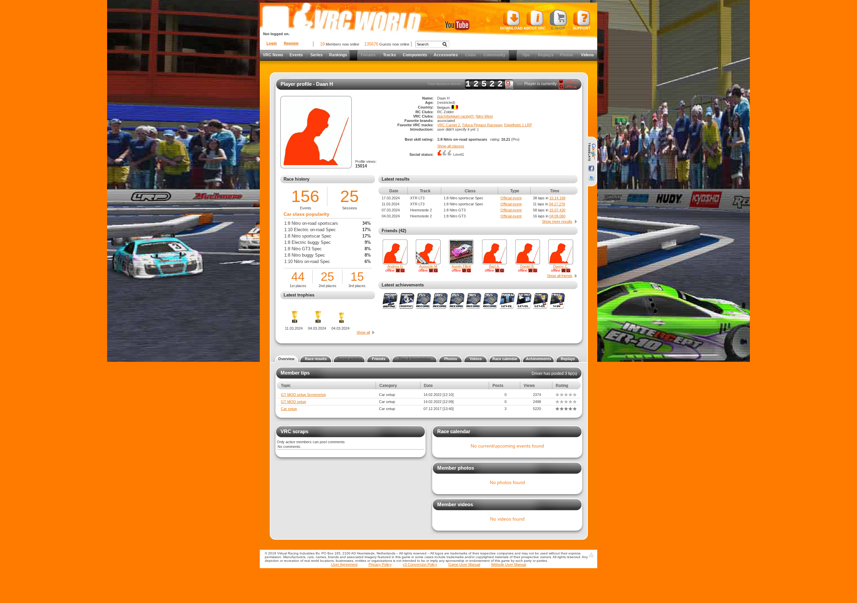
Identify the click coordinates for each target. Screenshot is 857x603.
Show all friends (559, 276)
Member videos (455, 504)
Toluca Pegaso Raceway (482, 125)
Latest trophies (299, 294)
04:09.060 (557, 216)
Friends (378, 359)
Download (511, 28)
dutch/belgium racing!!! (455, 116)
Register (291, 43)
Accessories (446, 55)
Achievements (538, 359)
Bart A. (494, 266)
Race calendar (504, 359)
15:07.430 (557, 210)
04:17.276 (557, 204)
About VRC (535, 28)
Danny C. (560, 266)
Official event (511, 198)
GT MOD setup (293, 402)
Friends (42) (394, 230)
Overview (286, 359)
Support (582, 28)
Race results (316, 359)
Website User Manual (508, 564)
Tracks (389, 55)
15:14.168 (557, 198)
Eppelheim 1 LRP (518, 125)
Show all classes (450, 146)
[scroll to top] (591, 554)
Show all (363, 332)
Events (296, 55)
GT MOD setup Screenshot (303, 395)
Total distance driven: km (474, 84)
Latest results (395, 179)
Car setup (289, 409)
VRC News (273, 55)
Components (415, 55)
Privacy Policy (380, 564)
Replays (568, 359)
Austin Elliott (461, 266)
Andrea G (395, 266)
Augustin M (428, 266)
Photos (450, 359)
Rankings (338, 55)
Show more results (557, 221)
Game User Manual (464, 564)
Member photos (455, 468)
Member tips (295, 373)
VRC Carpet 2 (448, 125)
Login (271, 43)
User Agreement (344, 564)
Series (316, 55)
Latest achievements (403, 284)
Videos (587, 55)
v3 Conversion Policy (420, 564)
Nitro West (484, 116)
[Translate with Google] (591, 152)
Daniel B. (527, 266)
